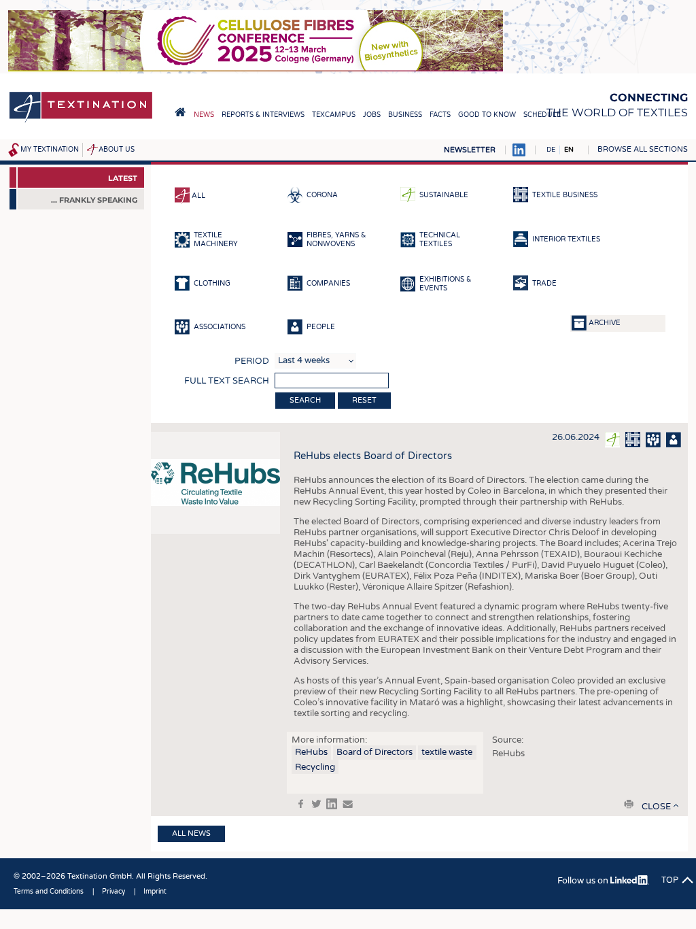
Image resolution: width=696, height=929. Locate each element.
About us (117, 150)
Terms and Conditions (49, 892)
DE (550, 150)
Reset (364, 400)
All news (191, 833)
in (331, 803)
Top (669, 880)
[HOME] (180, 112)
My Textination (49, 150)
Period (251, 361)
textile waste (446, 752)
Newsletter (469, 150)
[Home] (81, 121)
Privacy (113, 892)
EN (569, 150)
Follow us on (583, 880)
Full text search (226, 380)
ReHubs (311, 752)
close (656, 806)
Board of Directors (374, 752)
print (629, 803)
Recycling (315, 767)
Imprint (155, 892)
